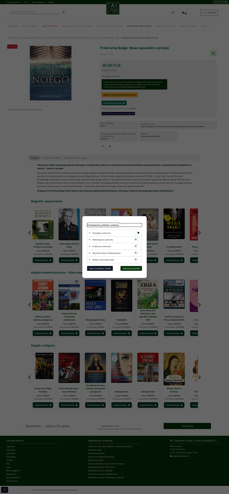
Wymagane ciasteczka (101, 232)
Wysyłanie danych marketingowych (106, 252)
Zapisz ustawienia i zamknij (100, 268)
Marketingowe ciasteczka (102, 239)
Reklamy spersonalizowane (103, 259)
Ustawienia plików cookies (103, 225)
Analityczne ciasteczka (101, 246)
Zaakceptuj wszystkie (131, 268)
